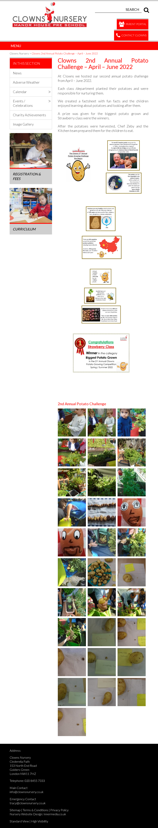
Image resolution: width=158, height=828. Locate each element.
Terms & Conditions (35, 810)
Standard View (19, 821)
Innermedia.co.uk (55, 814)
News (17, 73)
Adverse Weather (26, 82)
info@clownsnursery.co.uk (27, 792)
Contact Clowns (133, 35)
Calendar (20, 92)
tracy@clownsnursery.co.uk (28, 803)
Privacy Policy (59, 810)
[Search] (145, 9)
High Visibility (39, 821)
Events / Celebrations (23, 103)
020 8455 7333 (35, 780)
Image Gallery (23, 124)
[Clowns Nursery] (52, 3)
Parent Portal (135, 24)
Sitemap (15, 810)
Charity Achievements (29, 115)
